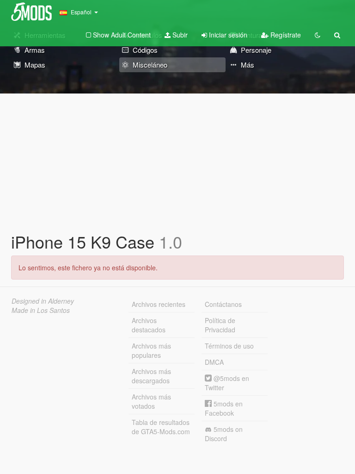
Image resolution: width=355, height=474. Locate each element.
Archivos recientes (158, 304)
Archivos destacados (148, 325)
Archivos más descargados (151, 376)
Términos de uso (229, 345)
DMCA (214, 362)
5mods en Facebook (224, 408)
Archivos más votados (151, 401)
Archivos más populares (151, 350)
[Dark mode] (317, 34)
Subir (179, 34)
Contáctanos (223, 304)
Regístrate (285, 34)
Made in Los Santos (41, 310)
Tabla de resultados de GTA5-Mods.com (161, 427)
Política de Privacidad (220, 325)
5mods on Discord (224, 433)
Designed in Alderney (43, 301)
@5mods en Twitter (227, 383)
